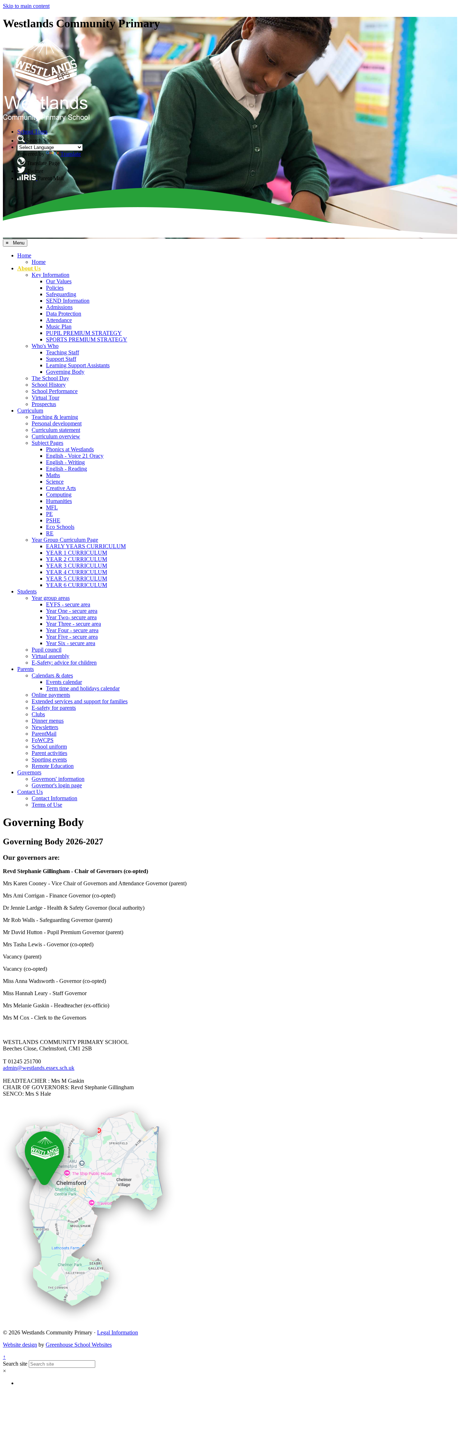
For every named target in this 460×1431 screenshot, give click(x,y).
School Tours (32, 132)
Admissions (59, 307)
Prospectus (44, 404)
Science (55, 482)
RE (50, 533)
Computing (59, 494)
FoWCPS (43, 740)
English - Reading (66, 469)
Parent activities (49, 753)
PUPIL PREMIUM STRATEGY (84, 333)
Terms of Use (47, 805)
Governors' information (58, 779)
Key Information (50, 275)
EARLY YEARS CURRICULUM (86, 546)
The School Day (50, 378)
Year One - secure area (71, 611)
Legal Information (117, 1332)
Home (24, 255)
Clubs (38, 714)
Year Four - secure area (72, 630)
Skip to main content (26, 6)
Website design (20, 1345)
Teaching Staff (62, 352)
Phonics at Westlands (70, 449)
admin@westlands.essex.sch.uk (38, 1068)
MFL (52, 507)
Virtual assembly (50, 656)
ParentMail (44, 734)
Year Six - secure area (70, 643)
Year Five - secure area (72, 637)
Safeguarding (61, 294)
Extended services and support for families (80, 701)
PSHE (53, 520)
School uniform (49, 747)
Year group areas (51, 598)
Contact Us (30, 792)
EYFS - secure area (68, 604)
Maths (53, 475)
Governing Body (65, 372)
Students (27, 591)
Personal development (57, 423)
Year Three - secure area (73, 624)
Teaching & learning (55, 417)
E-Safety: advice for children (64, 662)
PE (49, 514)
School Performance (55, 391)
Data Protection (63, 314)
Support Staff (61, 359)
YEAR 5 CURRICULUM (76, 578)
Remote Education (53, 766)
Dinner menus (48, 721)
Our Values (59, 281)
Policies (55, 288)
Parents (25, 669)
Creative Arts (61, 488)
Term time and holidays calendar (83, 688)
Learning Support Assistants (78, 365)
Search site (15, 1364)
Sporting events (49, 759)
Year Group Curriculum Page (65, 540)
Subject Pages (47, 443)
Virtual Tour (45, 398)
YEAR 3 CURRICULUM (76, 566)
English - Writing (65, 462)
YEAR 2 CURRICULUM (76, 559)
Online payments (51, 695)
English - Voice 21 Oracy (75, 456)
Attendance (59, 320)
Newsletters (45, 727)
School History (49, 385)
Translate (70, 154)
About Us (29, 268)
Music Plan (59, 326)
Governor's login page (57, 785)
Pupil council (46, 650)
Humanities (59, 501)
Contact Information (54, 798)
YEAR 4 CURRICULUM (76, 572)
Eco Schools (60, 527)
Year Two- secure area (71, 617)
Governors (29, 772)
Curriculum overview (56, 436)
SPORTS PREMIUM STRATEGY (86, 339)
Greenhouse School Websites (79, 1345)
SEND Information (67, 301)
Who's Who (45, 346)
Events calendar (64, 682)
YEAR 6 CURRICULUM (76, 585)
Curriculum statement (56, 430)
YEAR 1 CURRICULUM (76, 553)
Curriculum (30, 410)
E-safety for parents (54, 708)
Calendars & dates (52, 675)
